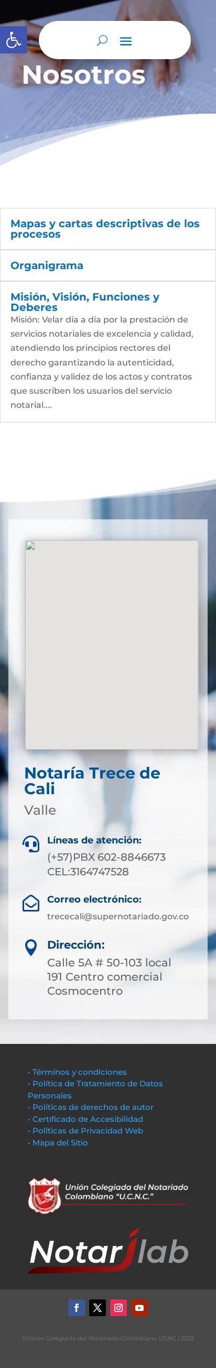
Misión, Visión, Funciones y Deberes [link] (84, 302)
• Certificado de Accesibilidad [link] (85, 1119)
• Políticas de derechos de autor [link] (91, 1107)
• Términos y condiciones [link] (77, 1072)
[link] (13, 39)
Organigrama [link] (46, 265)
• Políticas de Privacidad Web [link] (85, 1131)
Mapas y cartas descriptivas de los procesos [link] (105, 228)
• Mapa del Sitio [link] (59, 1143)
